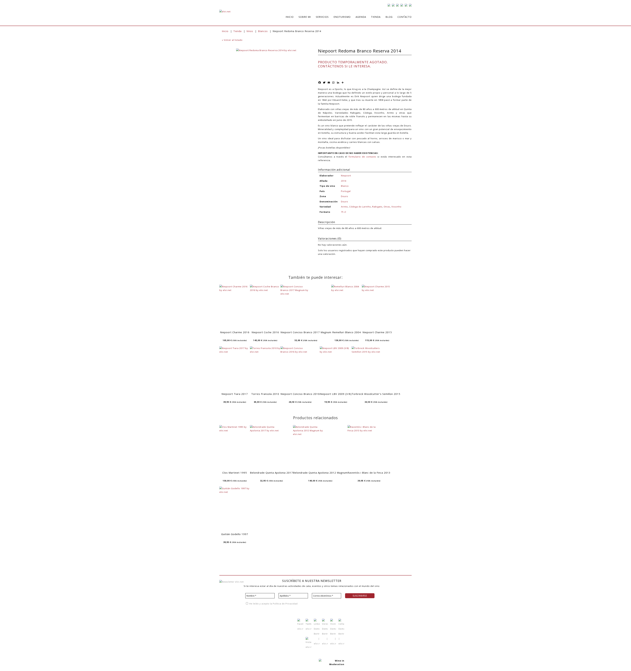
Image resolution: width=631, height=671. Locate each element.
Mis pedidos (260, 629)
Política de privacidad (392, 587)
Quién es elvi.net (229, 620)
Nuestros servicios (230, 624)
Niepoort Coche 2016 (265, 332)
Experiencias (226, 629)
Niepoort (346, 175)
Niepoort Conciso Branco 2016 (300, 393)
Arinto (344, 206)
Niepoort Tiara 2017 (235, 393)
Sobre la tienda (277, 620)
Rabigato (377, 206)
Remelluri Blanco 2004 (346, 332)
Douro (344, 196)
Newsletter (247, 629)
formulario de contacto (362, 156)
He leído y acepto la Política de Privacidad (273, 603)
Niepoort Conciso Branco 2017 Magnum (305, 332)
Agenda (245, 620)
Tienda (237, 31)
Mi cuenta (259, 620)
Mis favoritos (261, 624)
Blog (243, 624)
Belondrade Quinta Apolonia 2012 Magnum (320, 472)
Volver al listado (232, 39)
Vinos (249, 31)
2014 (343, 180)
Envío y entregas (278, 630)
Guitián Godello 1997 (234, 534)
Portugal (346, 191)
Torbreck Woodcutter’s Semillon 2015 (376, 393)
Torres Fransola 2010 (265, 393)
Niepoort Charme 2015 (377, 332)
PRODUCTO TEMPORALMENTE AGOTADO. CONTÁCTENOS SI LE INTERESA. (353, 64)
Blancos (263, 31)
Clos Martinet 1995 (234, 472)
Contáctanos (260, 634)
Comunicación (227, 634)
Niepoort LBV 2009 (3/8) (336, 393)
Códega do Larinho (360, 206)
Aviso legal (386, 592)
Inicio (225, 31)
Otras (387, 206)
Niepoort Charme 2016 (234, 332)
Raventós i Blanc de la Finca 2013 (369, 472)
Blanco (345, 185)
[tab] (365, 223)
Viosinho (396, 206)
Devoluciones (276, 635)
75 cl (343, 211)
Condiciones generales (282, 625)
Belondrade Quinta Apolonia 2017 (271, 472)
